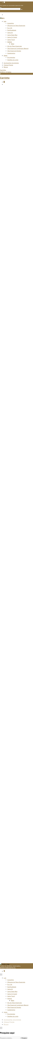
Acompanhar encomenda (11, 63)
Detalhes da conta (12, 60)
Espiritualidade (11, 30)
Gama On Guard (12, 37)
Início (2, 88)
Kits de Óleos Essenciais (14, 46)
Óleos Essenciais (13, 88)
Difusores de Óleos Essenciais (16, 25)
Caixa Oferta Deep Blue (12, 123)
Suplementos (11, 53)
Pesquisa (24, 1038)
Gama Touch (11, 39)
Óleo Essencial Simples (14, 51)
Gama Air (10, 32)
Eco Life (9, 28)
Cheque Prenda (8, 65)
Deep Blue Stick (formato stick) (14, 565)
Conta (5, 55)
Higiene (9, 42)
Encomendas (11, 57)
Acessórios (10, 23)
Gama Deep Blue (12, 35)
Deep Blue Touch (10, 701)
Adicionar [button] (7, 268)
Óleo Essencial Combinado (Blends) (18, 48)
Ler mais (7, 114)
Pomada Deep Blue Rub (12, 957)
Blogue (6, 67)
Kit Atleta (7, 826)
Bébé (12, 44)
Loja (5, 21)
